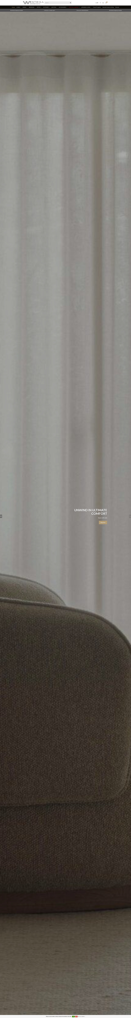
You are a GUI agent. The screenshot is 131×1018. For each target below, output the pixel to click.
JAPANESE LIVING (85, 7)
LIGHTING (53, 7)
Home (13, 7)
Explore (103, 522)
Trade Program (97, 7)
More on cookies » (81, 1016)
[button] (1, 516)
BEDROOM (31, 7)
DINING (24, 7)
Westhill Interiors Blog (108, 7)
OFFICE (39, 7)
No (76, 1016)
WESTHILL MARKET (74, 7)
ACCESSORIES (62, 7)
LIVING (18, 7)
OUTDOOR (46, 7)
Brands (117, 7)
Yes (73, 1016)
